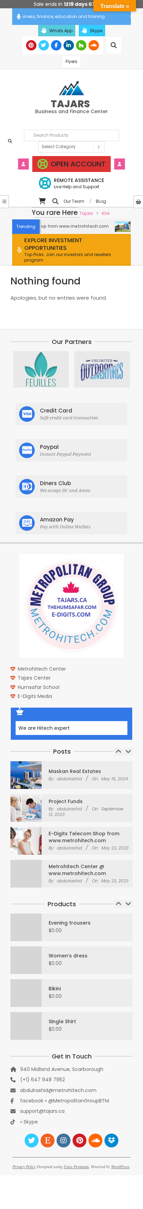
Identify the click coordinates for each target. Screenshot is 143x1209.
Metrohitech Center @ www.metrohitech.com (77, 870)
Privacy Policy (24, 1166)
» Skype (29, 1121)
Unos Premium (76, 1166)
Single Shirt (62, 1021)
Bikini (55, 988)
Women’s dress (68, 955)
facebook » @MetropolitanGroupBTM (64, 1100)
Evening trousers (70, 922)
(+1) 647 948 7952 (42, 1079)
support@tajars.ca (42, 1111)
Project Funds (66, 801)
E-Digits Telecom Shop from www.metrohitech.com (84, 837)
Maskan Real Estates (75, 771)
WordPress (120, 1166)
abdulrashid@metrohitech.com (58, 1090)
